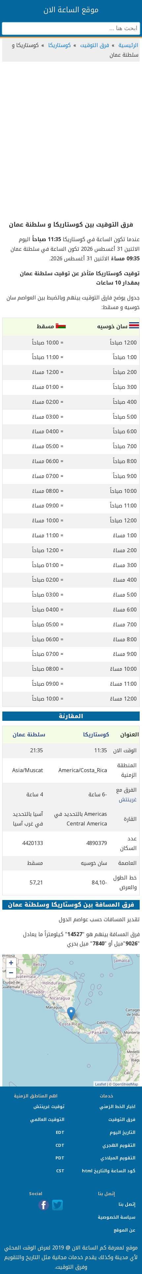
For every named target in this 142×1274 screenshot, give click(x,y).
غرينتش (128, 799)
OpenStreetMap (125, 1084)
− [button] (11, 973)
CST (60, 1171)
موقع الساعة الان (71, 10)
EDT (60, 1132)
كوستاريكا (59, 45)
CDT (59, 1145)
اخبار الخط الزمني (117, 1106)
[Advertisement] (71, 141)
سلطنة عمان (29, 734)
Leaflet (100, 1084)
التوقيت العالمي (47, 1119)
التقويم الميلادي (117, 1158)
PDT (59, 1158)
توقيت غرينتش (48, 1106)
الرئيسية (128, 45)
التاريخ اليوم (122, 1132)
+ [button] (11, 963)
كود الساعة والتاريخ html (108, 1171)
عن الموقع (124, 1230)
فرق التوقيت (94, 45)
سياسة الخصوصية (116, 1217)
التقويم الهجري (118, 1145)
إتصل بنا (127, 1204)
